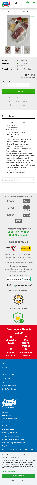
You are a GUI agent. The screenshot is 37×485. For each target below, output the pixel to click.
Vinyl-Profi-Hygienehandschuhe (13, 446)
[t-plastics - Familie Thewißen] (5, 4)
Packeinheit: (6, 81)
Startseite (5, 412)
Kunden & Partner (8, 422)
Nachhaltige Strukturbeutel (11, 433)
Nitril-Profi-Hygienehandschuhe (13, 439)
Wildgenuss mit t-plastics (10, 436)
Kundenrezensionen (10, 180)
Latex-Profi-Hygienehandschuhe (13, 443)
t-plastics (32, 16)
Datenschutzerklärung (8, 471)
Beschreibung (8, 116)
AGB (3, 371)
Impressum (5, 382)
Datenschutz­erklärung (9, 385)
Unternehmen (7, 415)
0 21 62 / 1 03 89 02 (19, 232)
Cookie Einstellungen (9, 389)
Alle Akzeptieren (18, 475)
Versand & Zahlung (8, 374)
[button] (5, 85)
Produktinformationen (10, 418)
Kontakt (4, 367)
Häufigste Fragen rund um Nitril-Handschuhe (18, 449)
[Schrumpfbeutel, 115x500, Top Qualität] (18, 30)
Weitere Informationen (18, 481)
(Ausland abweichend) (22, 66)
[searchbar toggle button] (21, 3)
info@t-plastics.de (19, 235)
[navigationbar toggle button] (34, 3)
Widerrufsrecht (7, 378)
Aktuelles (5, 425)
